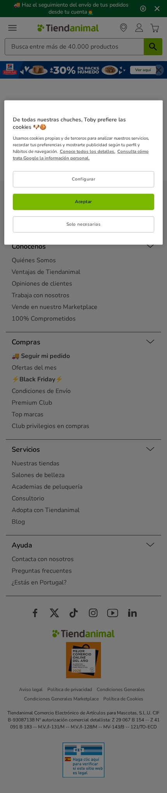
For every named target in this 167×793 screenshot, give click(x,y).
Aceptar (83, 201)
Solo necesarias (83, 224)
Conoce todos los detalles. (87, 151)
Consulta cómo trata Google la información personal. (81, 154)
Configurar (84, 179)
